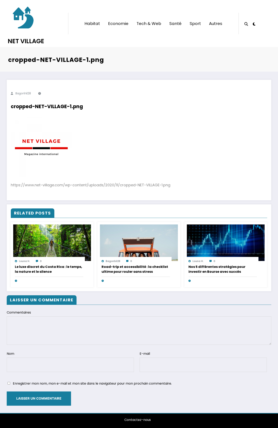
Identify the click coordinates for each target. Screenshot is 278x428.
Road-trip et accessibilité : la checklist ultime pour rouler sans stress (135, 269)
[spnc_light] (254, 23)
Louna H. (24, 261)
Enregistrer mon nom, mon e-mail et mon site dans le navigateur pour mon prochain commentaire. (92, 383)
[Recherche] (246, 23)
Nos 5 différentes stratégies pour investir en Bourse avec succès (216, 269)
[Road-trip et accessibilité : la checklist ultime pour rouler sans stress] (139, 242)
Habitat (92, 23)
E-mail (145, 353)
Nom (10, 353)
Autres (215, 23)
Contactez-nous (137, 419)
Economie (118, 23)
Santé (175, 23)
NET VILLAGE (26, 41)
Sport (195, 23)
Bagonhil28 (23, 93)
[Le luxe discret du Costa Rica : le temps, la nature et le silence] (52, 242)
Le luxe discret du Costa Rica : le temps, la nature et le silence (48, 269)
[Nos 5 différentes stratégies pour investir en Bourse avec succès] (226, 242)
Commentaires (19, 312)
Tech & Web (149, 23)
